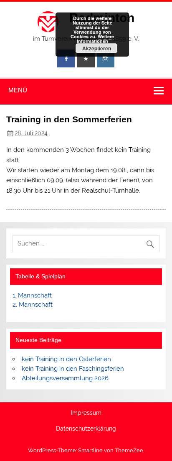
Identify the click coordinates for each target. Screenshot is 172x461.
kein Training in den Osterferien (66, 359)
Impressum (86, 413)
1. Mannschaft (32, 295)
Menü (17, 90)
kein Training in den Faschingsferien (73, 368)
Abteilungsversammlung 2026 (65, 378)
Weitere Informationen (95, 38)
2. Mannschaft (33, 304)
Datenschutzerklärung (86, 429)
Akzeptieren (96, 48)
